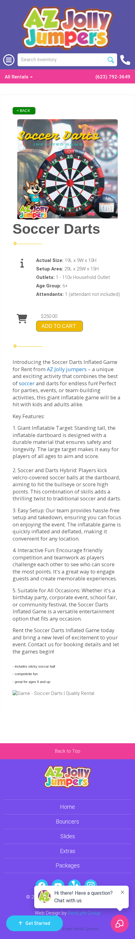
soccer (27, 383)
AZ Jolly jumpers (67, 369)
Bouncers (67, 821)
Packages (68, 865)
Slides (67, 836)
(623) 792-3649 (112, 77)
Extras (67, 851)
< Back (23, 111)
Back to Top (67, 751)
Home (67, 806)
